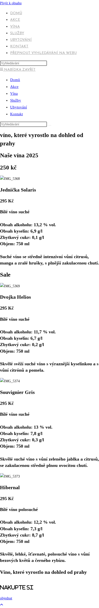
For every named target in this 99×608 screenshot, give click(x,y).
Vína (14, 93)
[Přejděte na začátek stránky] (1, 605)
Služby (15, 100)
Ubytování (18, 107)
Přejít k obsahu (11, 3)
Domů (15, 80)
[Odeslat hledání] (50, 125)
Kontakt (16, 114)
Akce (14, 87)
